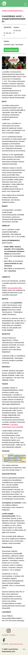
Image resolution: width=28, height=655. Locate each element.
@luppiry (12, 635)
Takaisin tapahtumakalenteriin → (13, 10)
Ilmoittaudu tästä (11, 50)
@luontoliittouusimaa (16, 644)
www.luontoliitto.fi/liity (15, 288)
